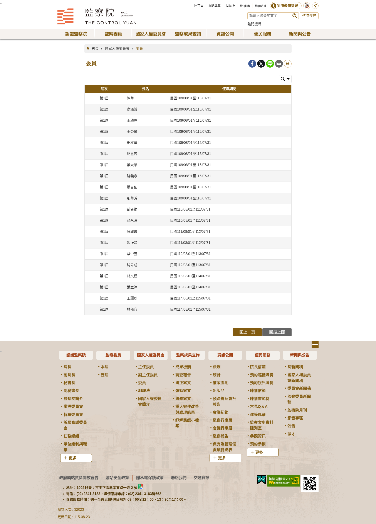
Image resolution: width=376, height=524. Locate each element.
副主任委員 (148, 375)
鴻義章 (132, 176)
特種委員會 (73, 414)
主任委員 (146, 367)
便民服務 (262, 355)
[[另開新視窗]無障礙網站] (283, 481)
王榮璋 (132, 131)
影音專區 (295, 418)
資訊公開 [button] (225, 34)
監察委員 (113, 355)
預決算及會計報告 (224, 401)
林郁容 (132, 309)
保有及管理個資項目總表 (224, 447)
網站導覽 (214, 5)
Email (279, 64)
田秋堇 (132, 143)
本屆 (105, 367)
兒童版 (230, 5)
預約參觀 (258, 444)
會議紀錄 (220, 412)
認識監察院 (76, 355)
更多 (73, 458)
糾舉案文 (183, 398)
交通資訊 (201, 477)
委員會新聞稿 (299, 388)
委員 (139, 48)
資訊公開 (225, 355)
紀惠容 (132, 154)
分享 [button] (315, 5)
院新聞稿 (295, 367)
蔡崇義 (132, 254)
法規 (217, 367)
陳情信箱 (258, 390)
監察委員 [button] (113, 34)
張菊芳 (132, 198)
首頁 (95, 48)
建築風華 (258, 414)
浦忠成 (132, 265)
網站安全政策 (117, 477)
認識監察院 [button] (76, 34)
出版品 (219, 390)
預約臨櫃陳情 (262, 375)
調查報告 (183, 375)
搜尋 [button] (295, 15)
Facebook (252, 64)
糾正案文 (183, 383)
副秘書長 (71, 390)
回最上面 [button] (277, 332)
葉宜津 (132, 287)
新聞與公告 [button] (300, 34)
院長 (67, 367)
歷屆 (105, 375)
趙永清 (132, 220)
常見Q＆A (259, 406)
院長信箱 (258, 367)
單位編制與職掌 (75, 447)
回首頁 (198, 5)
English (245, 5)
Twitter (261, 64)
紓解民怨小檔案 (187, 423)
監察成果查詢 (188, 355)
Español (260, 5)
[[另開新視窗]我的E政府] (261, 480)
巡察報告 (220, 436)
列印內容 (288, 64)
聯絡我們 (178, 477)
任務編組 (71, 436)
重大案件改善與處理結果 (187, 409)
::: (1, 2)
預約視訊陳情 (262, 383)
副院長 (69, 375)
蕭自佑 (132, 187)
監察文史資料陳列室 (262, 425)
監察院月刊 (297, 410)
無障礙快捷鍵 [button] (287, 5)
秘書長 (69, 383)
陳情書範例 (260, 398)
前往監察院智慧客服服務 (306, 5)
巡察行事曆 (222, 420)
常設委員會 (73, 406)
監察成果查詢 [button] (188, 34)
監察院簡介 (73, 398)
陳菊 (130, 98)
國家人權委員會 (117, 48)
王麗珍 (132, 298)
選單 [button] (315, 344)
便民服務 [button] (262, 34)
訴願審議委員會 (75, 425)
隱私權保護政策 (150, 477)
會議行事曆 (222, 428)
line (270, 64)
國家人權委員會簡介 (150, 401)
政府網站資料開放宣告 (78, 477)
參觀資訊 (258, 436)
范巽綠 (132, 209)
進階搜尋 (309, 15)
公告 (291, 426)
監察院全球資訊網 (96, 16)
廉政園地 (220, 383)
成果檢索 (183, 367)
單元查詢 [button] (285, 79)
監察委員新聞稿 (299, 399)
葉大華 (132, 165)
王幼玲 (132, 120)
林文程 (132, 276)
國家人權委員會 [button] (151, 34)
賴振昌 (132, 243)
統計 (217, 375)
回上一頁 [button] (247, 332)
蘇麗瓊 (132, 231)
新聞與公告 (300, 355)
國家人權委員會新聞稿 (299, 378)
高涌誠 (132, 109)
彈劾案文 (183, 390)
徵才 (291, 434)
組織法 (144, 390)
